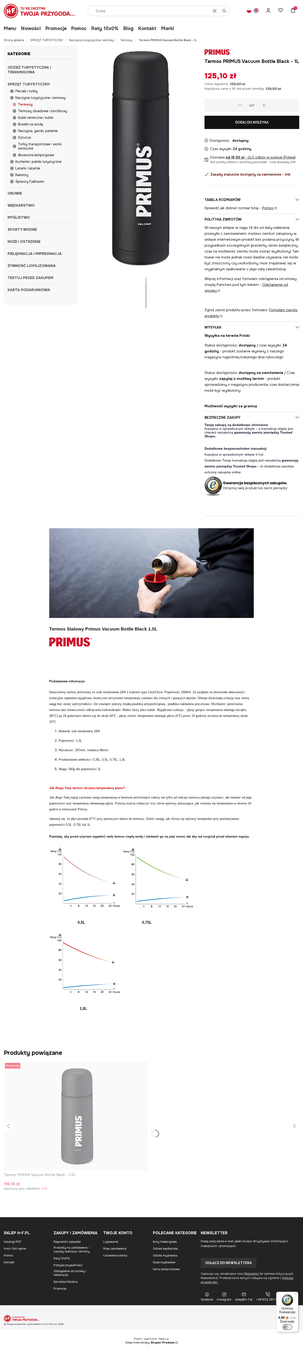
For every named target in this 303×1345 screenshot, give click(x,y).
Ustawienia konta (115, 1255)
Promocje (56, 28)
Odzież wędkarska (165, 1249)
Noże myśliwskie (164, 1262)
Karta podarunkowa (166, 1269)
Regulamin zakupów (67, 1242)
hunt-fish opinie (15, 1249)
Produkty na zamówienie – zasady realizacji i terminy (71, 1249)
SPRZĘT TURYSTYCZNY (46, 40)
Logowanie (110, 1242)
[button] (224, 11)
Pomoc (79, 28)
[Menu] (295, 1294)
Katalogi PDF (12, 1242)
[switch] (287, 1327)
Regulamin (252, 1274)
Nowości (31, 28)
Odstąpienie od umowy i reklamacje (69, 1273)
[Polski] (249, 11)
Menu (10, 28)
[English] (256, 11)
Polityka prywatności (67, 1265)
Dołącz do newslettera (228, 1263)
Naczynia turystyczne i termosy (91, 40)
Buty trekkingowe (165, 1242)
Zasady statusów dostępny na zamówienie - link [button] (250, 174)
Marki (167, 28)
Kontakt (147, 28)
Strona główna (14, 40)
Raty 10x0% (105, 28)
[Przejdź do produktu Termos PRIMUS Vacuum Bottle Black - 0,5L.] (76, 1116)
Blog (128, 28)
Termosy (126, 40)
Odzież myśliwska (165, 1255)
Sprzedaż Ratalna (65, 1282)
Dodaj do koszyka (251, 122)
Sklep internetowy (149, 1343)
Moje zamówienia (114, 1249)
